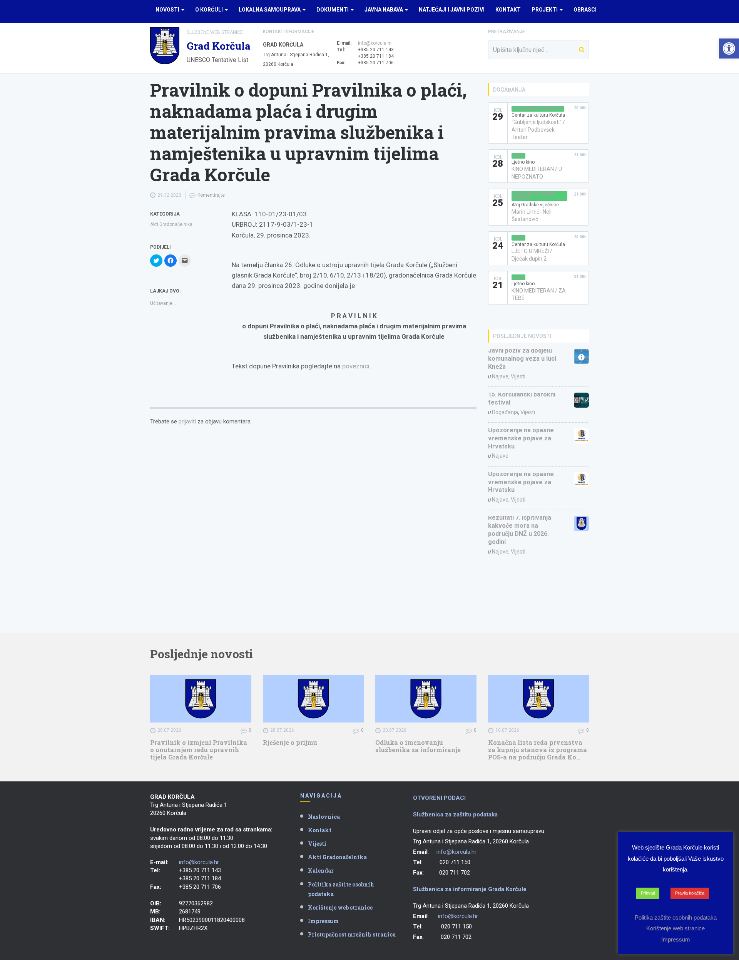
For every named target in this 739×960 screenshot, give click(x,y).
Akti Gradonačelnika (171, 224)
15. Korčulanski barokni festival (521, 398)
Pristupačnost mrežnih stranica (352, 934)
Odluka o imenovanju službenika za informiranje (418, 746)
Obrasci (585, 10)
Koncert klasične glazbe (533, 196)
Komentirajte (211, 195)
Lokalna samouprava (270, 10)
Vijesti (518, 376)
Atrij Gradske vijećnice (535, 204)
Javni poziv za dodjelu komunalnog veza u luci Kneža (522, 358)
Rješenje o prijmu (290, 742)
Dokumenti (333, 10)
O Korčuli (209, 10)
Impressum (323, 921)
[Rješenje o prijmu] (313, 699)
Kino (518, 155)
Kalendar (321, 870)
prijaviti (187, 421)
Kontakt (508, 10)
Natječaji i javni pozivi (452, 10)
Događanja (505, 412)
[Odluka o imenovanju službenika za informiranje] (426, 699)
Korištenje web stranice (340, 907)
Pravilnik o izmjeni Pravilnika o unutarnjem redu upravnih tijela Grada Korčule (198, 749)
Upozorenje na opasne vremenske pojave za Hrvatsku (521, 438)
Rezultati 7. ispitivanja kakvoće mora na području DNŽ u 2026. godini (519, 529)
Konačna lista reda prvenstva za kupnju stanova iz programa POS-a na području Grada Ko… (537, 749)
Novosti (168, 10)
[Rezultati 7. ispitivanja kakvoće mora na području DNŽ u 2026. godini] (581, 523)
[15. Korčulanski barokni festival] (581, 400)
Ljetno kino (523, 162)
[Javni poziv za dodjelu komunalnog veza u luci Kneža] (581, 356)
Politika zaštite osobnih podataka (341, 889)
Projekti (545, 10)
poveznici (356, 366)
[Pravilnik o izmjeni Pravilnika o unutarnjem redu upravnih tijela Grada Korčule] (200, 699)
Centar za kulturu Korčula (538, 115)
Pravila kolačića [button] (689, 893)
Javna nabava (384, 10)
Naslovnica (324, 816)
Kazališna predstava (537, 108)
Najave (500, 376)
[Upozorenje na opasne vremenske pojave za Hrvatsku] (581, 435)
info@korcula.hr (375, 43)
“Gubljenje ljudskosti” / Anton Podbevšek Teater (538, 129)
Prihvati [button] (648, 893)
